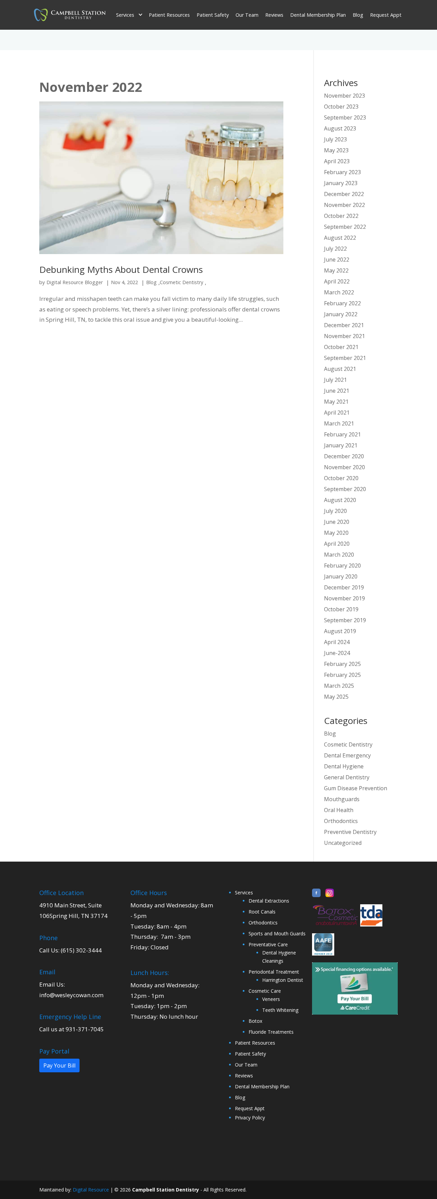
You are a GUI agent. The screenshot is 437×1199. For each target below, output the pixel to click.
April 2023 (337, 161)
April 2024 (337, 642)
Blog (358, 15)
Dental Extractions (269, 900)
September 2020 (345, 489)
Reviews (274, 15)
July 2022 (335, 248)
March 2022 (339, 292)
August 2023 (340, 128)
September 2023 (345, 117)
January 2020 (340, 576)
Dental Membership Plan (318, 15)
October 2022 (341, 216)
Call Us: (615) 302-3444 (70, 950)
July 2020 (335, 511)
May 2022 (336, 270)
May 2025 (336, 696)
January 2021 (340, 445)
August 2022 (340, 237)
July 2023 (335, 139)
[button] (129, 15)
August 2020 (340, 500)
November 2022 (344, 205)
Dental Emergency (347, 755)
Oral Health (338, 810)
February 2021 (342, 434)
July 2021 (335, 380)
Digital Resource (91, 1189)
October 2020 (341, 478)
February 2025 (342, 664)
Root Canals (262, 911)
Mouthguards (342, 799)
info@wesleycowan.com (71, 995)
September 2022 (345, 227)
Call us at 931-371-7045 (71, 1029)
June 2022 (336, 259)
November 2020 (344, 467)
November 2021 (344, 336)
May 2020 (336, 532)
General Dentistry (346, 777)
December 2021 (344, 325)
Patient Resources (169, 15)
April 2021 (337, 412)
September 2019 (345, 620)
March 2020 (339, 554)
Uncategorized (343, 843)
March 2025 (339, 685)
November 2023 (344, 95)
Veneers (271, 999)
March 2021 (339, 423)
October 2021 (341, 347)
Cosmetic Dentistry (181, 282)
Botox (255, 1021)
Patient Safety (213, 15)
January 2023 (340, 183)
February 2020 (342, 565)
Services (244, 892)
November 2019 (344, 598)
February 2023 (342, 172)
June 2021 (336, 390)
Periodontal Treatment (274, 971)
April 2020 (337, 543)
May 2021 (336, 401)
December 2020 (344, 456)
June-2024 (337, 653)
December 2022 (344, 194)
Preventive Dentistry (350, 832)
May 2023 (336, 150)
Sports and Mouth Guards (277, 933)
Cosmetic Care (265, 991)
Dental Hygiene (344, 766)
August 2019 (340, 631)
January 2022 (340, 314)
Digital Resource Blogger (74, 282)
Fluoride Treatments (271, 1032)
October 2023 (341, 106)
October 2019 (341, 609)
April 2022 (337, 281)
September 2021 (345, 358)
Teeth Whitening (280, 1010)
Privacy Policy (250, 1117)
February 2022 (342, 303)
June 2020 (336, 522)
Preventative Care (268, 944)
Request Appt (385, 15)
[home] (69, 14)
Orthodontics (341, 821)
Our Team (247, 15)
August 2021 (340, 369)
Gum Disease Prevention (355, 788)
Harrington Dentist (282, 980)
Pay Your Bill (59, 1065)
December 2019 (344, 587)
